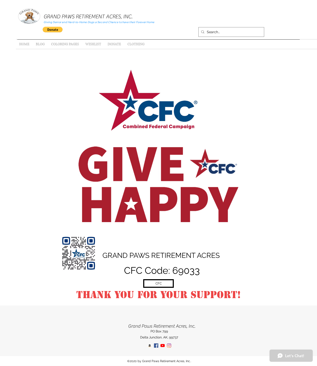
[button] (53, 29)
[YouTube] (162, 345)
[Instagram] (169, 345)
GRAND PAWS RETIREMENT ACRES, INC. (88, 17)
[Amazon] (150, 345)
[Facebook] (156, 345)
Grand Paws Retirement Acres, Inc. (161, 326)
